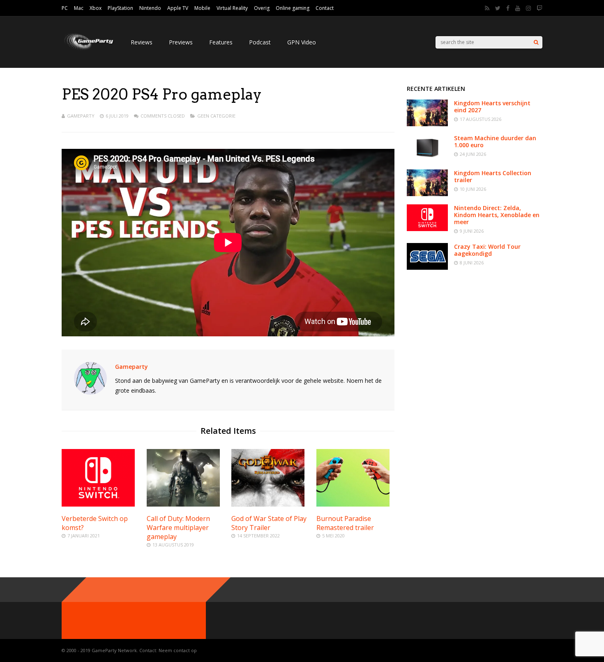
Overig (262, 8)
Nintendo (150, 8)
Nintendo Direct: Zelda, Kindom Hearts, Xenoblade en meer (496, 215)
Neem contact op (178, 650)
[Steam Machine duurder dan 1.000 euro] (427, 159)
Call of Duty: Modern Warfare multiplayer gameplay (178, 527)
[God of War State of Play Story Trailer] (267, 504)
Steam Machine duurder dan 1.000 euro (495, 141)
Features (221, 42)
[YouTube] (517, 8)
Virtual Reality (232, 8)
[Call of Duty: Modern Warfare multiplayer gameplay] (183, 504)
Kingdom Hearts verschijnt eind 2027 (492, 106)
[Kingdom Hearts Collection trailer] (427, 194)
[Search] (536, 42)
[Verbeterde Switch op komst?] (98, 504)
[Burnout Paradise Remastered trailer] (353, 504)
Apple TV (177, 8)
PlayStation (120, 8)
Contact (325, 8)
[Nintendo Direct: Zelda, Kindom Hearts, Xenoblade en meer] (427, 229)
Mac (78, 8)
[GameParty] (88, 49)
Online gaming (292, 8)
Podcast (260, 42)
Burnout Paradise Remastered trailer (345, 523)
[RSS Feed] (487, 8)
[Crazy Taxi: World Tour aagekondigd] (427, 267)
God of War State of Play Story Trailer (269, 523)
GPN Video (301, 42)
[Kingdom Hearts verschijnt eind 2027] (427, 124)
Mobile (202, 8)
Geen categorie (216, 116)
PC (65, 8)
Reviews (141, 42)
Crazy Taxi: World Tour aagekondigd (487, 250)
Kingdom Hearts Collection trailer (492, 176)
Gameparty (81, 116)
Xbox (95, 8)
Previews (181, 42)
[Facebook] (507, 8)
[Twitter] (497, 8)
